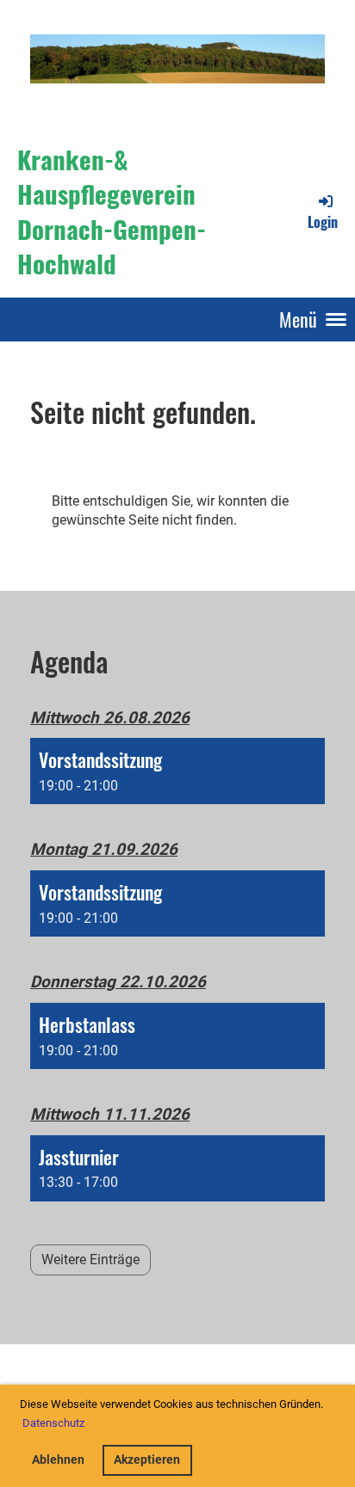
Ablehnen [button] (58, 1460)
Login (323, 221)
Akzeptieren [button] (147, 1460)
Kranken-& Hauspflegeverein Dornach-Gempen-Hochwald (111, 211)
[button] (177, 771)
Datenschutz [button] (53, 1422)
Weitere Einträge (90, 1259)
